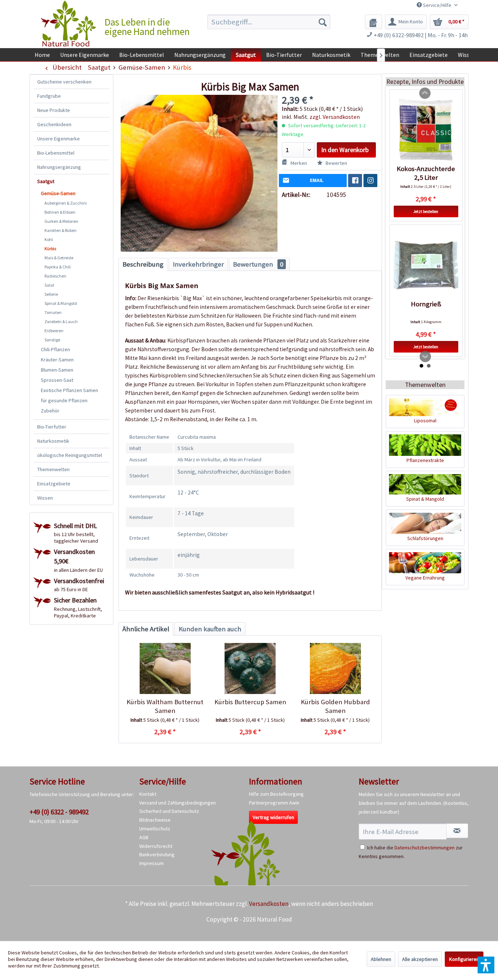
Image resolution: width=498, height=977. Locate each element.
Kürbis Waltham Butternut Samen (165, 706)
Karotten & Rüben (60, 230)
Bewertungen (258, 264)
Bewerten (335, 163)
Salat (49, 285)
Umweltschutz (154, 828)
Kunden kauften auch (210, 629)
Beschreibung (142, 264)
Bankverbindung (157, 854)
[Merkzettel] (373, 22)
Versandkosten (268, 904)
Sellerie (51, 294)
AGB (143, 837)
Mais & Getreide (58, 257)
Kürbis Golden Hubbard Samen (335, 706)
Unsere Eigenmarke (58, 138)
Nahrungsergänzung (59, 167)
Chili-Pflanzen (55, 349)
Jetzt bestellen (425, 211)
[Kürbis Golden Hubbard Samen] (335, 668)
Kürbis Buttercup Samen (250, 702)
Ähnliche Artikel (145, 629)
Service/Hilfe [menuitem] (437, 5)
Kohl (48, 239)
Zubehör (50, 410)
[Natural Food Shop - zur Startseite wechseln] (69, 23)
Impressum (151, 863)
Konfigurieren (464, 959)
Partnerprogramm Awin (274, 802)
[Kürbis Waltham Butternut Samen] (165, 668)
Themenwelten (53, 469)
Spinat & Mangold (60, 303)
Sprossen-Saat (57, 380)
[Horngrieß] (426, 265)
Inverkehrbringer (198, 264)
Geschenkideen (54, 124)
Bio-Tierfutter (51, 426)
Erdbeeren (53, 330)
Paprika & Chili (57, 267)
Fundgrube (49, 96)
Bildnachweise (155, 820)
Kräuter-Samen (57, 359)
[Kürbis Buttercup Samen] (250, 668)
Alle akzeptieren (420, 959)
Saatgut (45, 181)
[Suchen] (322, 22)
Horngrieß (426, 304)
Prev (425, 93)
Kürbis (50, 248)
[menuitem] (268, 22)
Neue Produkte (53, 110)
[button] (486, 965)
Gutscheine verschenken (64, 81)
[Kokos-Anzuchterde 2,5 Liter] (426, 130)
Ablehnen (381, 959)
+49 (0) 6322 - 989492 (59, 811)
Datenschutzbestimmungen (424, 847)
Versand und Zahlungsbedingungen (177, 802)
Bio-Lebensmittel (55, 153)
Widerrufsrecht (155, 846)
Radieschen (55, 276)
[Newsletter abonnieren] (457, 830)
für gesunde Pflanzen (64, 400)
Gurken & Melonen (61, 221)
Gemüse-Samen (58, 193)
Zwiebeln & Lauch (61, 321)
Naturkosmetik (53, 441)
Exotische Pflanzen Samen (69, 390)
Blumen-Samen (57, 370)
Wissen (45, 498)
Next (425, 357)
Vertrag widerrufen (273, 817)
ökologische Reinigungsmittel (69, 455)
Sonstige (52, 339)
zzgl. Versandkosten (335, 116)
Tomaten (53, 312)
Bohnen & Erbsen (59, 212)
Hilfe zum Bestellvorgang (276, 794)
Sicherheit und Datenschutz (169, 811)
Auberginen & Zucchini (65, 203)
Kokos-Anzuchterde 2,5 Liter (426, 173)
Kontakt (147, 794)
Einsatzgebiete (53, 483)
